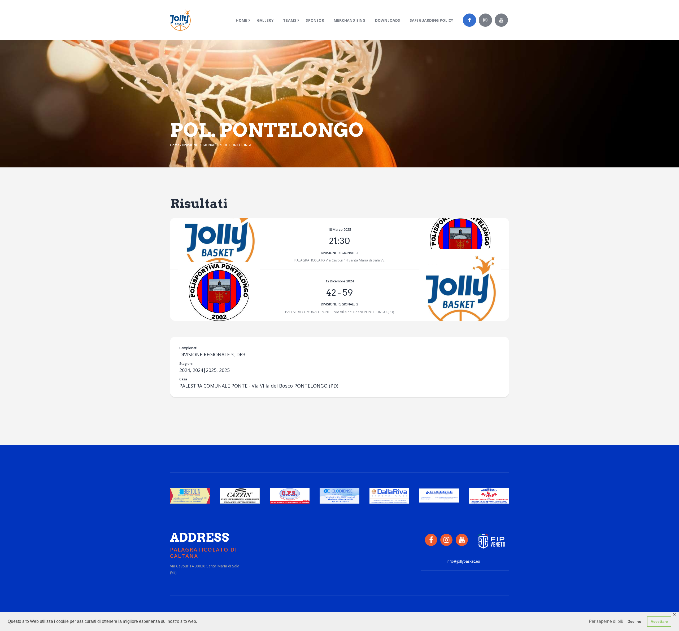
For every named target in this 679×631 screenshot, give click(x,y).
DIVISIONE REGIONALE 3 (200, 145)
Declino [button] (634, 621)
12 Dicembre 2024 (339, 281)
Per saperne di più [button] (606, 621)
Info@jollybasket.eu (463, 561)
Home (175, 145)
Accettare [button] (659, 621)
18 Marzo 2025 (339, 229)
